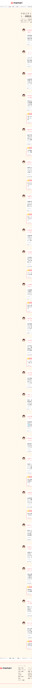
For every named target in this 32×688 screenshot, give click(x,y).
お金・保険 (20, 671)
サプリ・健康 (21, 680)
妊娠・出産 (20, 668)
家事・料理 (20, 676)
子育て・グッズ (21, 669)
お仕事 (19, 674)
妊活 (19, 678)
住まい (19, 673)
